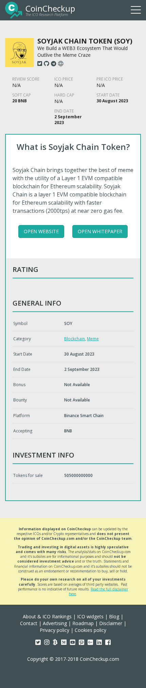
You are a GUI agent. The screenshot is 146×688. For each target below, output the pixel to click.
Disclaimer (110, 623)
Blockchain (74, 339)
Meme (93, 339)
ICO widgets (90, 616)
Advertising (55, 623)
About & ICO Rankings (47, 616)
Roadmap (83, 623)
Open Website (41, 231)
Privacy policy (54, 630)
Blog (114, 616)
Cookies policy (90, 630)
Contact (28, 623)
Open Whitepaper (100, 231)
